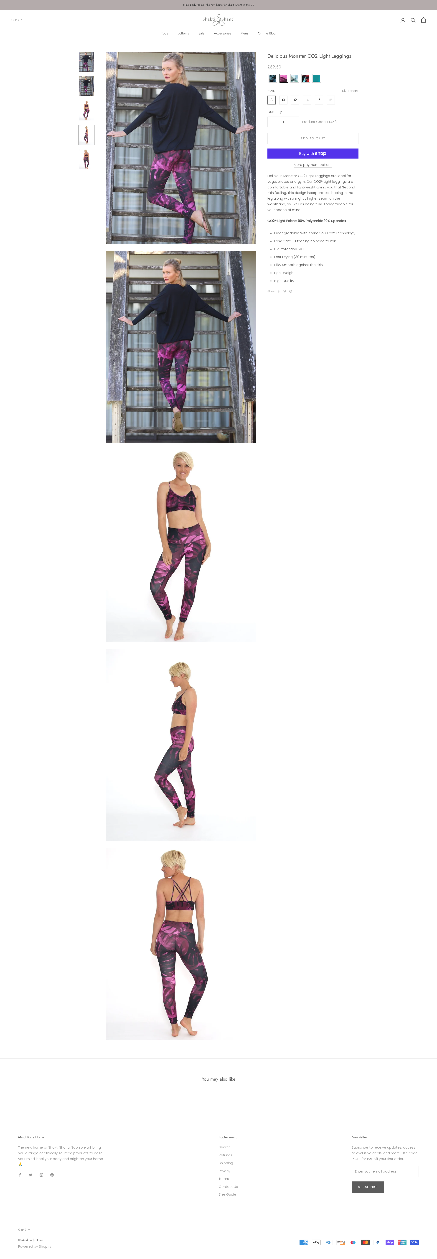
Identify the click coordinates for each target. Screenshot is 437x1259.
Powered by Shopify (34, 1246)
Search (225, 1147)
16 (319, 99)
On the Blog (267, 33)
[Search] (413, 20)
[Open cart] (423, 20)
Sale (201, 33)
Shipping (226, 1162)
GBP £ (15, 20)
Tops (164, 33)
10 (283, 99)
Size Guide (227, 1194)
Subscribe (368, 1187)
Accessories (222, 33)
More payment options (313, 164)
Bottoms (183, 33)
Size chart (350, 90)
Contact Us (228, 1186)
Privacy (224, 1170)
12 (295, 99)
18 (330, 99)
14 (307, 99)
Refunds (225, 1155)
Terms (224, 1178)
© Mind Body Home (30, 1240)
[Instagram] (41, 1175)
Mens (244, 33)
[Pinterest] (290, 291)
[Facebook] (278, 291)
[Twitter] (284, 291)
